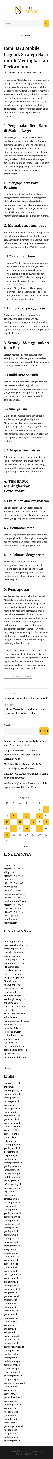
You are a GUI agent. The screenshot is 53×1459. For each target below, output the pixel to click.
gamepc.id (9, 1105)
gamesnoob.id (11, 1386)
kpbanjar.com (11, 1017)
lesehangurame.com (14, 941)
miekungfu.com (12, 985)
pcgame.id (9, 1191)
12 (20, 822)
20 (26, 828)
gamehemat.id (11, 1296)
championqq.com (12, 908)
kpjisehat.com (11, 1010)
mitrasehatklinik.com (14, 1013)
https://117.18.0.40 (13, 912)
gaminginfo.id (11, 1209)
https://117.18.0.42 (13, 883)
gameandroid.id (12, 1094)
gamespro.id (10, 1390)
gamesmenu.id (11, 1256)
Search (7, 725)
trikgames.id (10, 1141)
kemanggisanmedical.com (17, 1021)
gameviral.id (10, 1415)
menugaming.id (12, 1245)
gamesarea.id (10, 1321)
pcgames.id (9, 1195)
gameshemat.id (12, 1289)
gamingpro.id (10, 1357)
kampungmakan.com (14, 963)
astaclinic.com (11, 1042)
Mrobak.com (10, 981)
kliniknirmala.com (13, 1024)
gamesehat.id (11, 1422)
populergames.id (12, 1404)
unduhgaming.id (12, 1361)
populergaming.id (13, 1375)
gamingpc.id (10, 1159)
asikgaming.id (11, 1253)
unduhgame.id (11, 1437)
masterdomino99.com (15, 901)
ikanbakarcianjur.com (14, 1006)
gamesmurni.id (11, 1260)
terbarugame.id (11, 1198)
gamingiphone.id (12, 1144)
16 (46, 822)
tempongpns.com (13, 948)
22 (39, 828)
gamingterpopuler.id (14, 1383)
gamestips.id (10, 1130)
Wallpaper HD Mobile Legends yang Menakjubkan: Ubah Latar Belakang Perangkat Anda (22, 754)
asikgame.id (10, 1332)
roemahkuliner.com (14, 952)
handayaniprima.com (14, 959)
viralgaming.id (11, 1379)
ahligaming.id (11, 1282)
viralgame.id (10, 1433)
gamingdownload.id (14, 1347)
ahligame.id (10, 1328)
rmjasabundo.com (13, 992)
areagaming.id (11, 1249)
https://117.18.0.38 (13, 897)
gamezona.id (10, 1314)
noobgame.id (10, 1430)
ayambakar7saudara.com (16, 945)
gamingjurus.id (11, 1220)
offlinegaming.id (12, 1184)
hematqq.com (11, 915)
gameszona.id (11, 1278)
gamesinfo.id (10, 1112)
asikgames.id (10, 1300)
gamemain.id (10, 1303)
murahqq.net (10, 886)
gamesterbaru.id (12, 1126)
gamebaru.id (10, 1408)
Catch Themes (31, 1454)
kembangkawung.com (15, 999)
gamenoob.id (10, 1401)
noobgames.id (11, 1412)
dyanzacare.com (12, 1053)
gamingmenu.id (12, 1224)
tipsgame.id (10, 1206)
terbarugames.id (12, 1202)
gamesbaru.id (11, 1393)
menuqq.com (10, 923)
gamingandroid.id (13, 1162)
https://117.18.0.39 (13, 876)
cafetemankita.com (13, 988)
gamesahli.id (10, 1271)
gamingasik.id (11, 1227)
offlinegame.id (11, 1180)
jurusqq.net (9, 879)
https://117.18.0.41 (13, 890)
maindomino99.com (14, 894)
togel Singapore (37, 205)
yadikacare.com (12, 1039)
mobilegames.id (12, 1115)
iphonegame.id (11, 1170)
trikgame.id (10, 1087)
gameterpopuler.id (13, 1426)
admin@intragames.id (32, 72)
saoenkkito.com (12, 956)
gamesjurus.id (11, 1263)
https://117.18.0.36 (13, 868)
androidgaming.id (13, 1090)
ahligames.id (10, 1292)
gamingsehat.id (12, 1365)
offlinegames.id (12, 1108)
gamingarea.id (11, 1235)
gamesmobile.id (12, 1119)
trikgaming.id (11, 1155)
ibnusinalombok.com (14, 1046)
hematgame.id (11, 1336)
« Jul (25, 846)
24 (7, 835)
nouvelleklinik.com (13, 1028)
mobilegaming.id (12, 1177)
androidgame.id (12, 1083)
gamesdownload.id (13, 1397)
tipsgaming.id (11, 1152)
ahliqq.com (9, 872)
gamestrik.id (10, 1137)
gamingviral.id (11, 1354)
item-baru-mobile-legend (18, 677)
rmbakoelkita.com (13, 970)
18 (13, 828)
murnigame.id (11, 1318)
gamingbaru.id (11, 1350)
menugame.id (11, 1343)
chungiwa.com (11, 1003)
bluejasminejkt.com (14, 977)
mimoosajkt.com (12, 995)
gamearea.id (10, 1325)
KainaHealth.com (12, 1031)
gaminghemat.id (12, 1213)
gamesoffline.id (12, 1123)
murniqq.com (10, 919)
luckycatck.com (11, 966)
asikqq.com (9, 865)
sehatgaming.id (12, 1372)
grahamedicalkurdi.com (16, 1050)
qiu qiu (7, 1068)
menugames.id (11, 1285)
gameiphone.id (11, 1097)
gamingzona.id (11, 1238)
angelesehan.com (12, 974)
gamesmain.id (11, 1267)
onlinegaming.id (12, 1188)
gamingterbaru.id (12, 1166)
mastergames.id (12, 1339)
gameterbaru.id (11, 1133)
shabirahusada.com (13, 1035)
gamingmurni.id (12, 1217)
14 (33, 822)
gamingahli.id (11, 1231)
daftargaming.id (12, 1368)
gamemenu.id (11, 1310)
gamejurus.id (10, 1307)
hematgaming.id (12, 1274)
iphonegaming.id (12, 1173)
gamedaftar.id (11, 1419)
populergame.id (12, 1440)
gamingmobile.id (12, 1148)
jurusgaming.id (11, 1242)
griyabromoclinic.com (15, 1057)
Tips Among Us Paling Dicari (33, 1451)
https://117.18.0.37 (13, 904)
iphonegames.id (12, 1101)
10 (7, 822)
